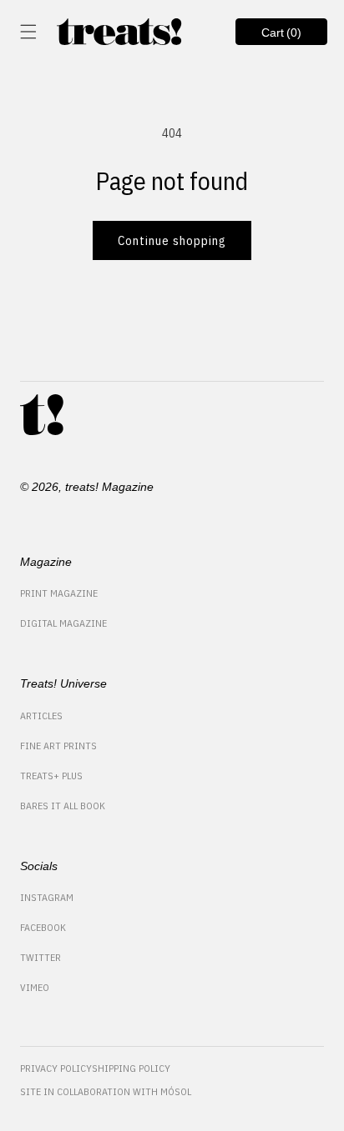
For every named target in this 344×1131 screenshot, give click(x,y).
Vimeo (34, 987)
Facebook (43, 927)
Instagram (46, 897)
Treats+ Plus (51, 775)
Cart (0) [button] (268, 35)
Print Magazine (59, 593)
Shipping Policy (131, 1068)
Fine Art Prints (58, 745)
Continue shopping (172, 240)
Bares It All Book (62, 805)
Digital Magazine (63, 623)
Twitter (40, 957)
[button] (28, 31)
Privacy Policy (56, 1068)
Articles (41, 715)
